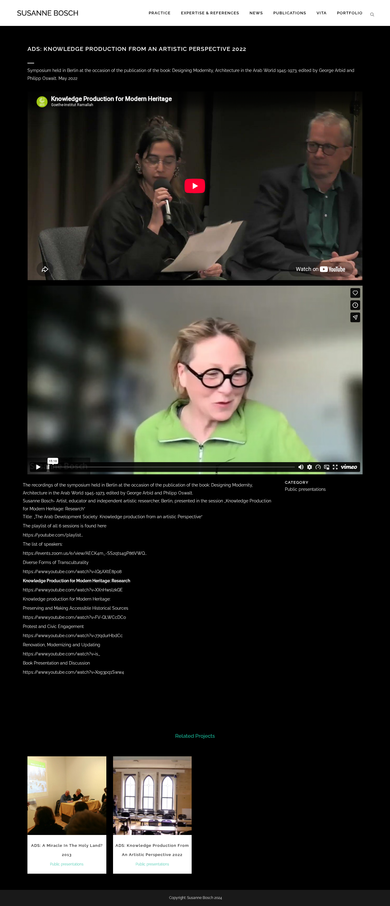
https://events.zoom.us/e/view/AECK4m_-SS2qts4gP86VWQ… (85, 553)
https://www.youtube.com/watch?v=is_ (61, 653)
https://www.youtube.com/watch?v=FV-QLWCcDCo (74, 617)
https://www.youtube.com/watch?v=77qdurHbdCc (73, 635)
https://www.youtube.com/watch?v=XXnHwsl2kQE (73, 589)
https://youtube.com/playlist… (53, 535)
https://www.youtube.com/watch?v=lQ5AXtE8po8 (72, 571)
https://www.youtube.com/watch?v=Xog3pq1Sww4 (73, 672)
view (67, 795)
